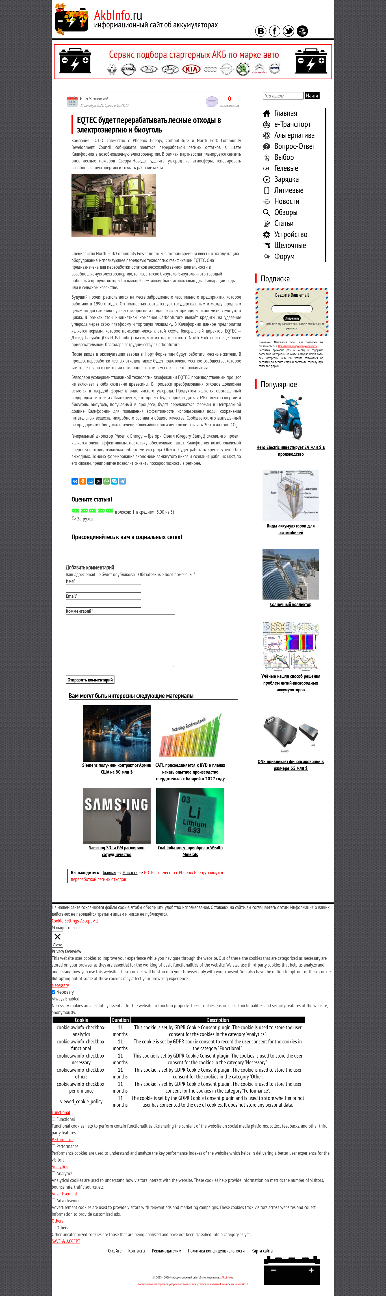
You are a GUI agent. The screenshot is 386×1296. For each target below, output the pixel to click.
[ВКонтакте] (74, 481)
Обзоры (286, 211)
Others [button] (57, 1220)
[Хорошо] (101, 510)
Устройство (290, 233)
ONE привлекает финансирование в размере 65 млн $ (291, 764)
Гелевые (286, 167)
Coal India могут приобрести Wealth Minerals (190, 851)
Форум (284, 255)
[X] (98, 481)
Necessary (65, 992)
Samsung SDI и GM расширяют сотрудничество (117, 851)
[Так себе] (92, 510)
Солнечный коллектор (290, 604)
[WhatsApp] (106, 481)
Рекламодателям (166, 1250)
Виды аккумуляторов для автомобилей (291, 529)
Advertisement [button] (64, 1193)
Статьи (284, 222)
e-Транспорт (292, 123)
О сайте (115, 1250)
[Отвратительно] (75, 510)
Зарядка (286, 178)
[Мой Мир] (90, 481)
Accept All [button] (89, 920)
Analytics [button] (60, 1166)
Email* (71, 596)
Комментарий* (79, 611)
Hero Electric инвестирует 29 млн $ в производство (291, 450)
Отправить (292, 318)
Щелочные (290, 244)
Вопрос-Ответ (294, 145)
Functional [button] (61, 1112)
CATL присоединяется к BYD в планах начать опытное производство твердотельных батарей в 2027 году (190, 772)
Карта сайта (262, 1250)
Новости (286, 200)
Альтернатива (294, 134)
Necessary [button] (60, 985)
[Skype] (114, 481)
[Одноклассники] (82, 481)
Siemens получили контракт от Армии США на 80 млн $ (116, 768)
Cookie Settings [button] (65, 920)
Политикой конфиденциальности (297, 346)
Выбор (284, 156)
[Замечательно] (109, 510)
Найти (312, 95)
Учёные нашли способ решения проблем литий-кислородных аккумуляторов (290, 683)
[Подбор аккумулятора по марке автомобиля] (193, 61)
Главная (285, 112)
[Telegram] (122, 481)
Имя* (70, 581)
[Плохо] (84, 510)
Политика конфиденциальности (216, 1250)
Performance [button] (62, 1139)
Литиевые (288, 189)
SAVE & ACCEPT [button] (66, 1241)
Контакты (136, 1250)
